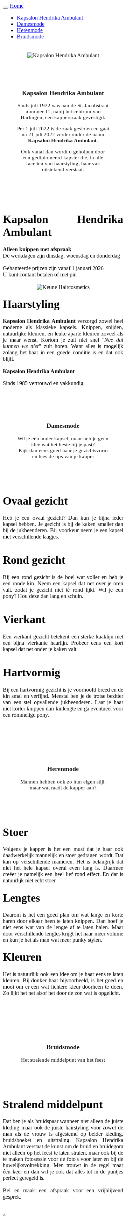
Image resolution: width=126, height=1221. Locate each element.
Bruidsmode (30, 36)
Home (16, 6)
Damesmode (30, 24)
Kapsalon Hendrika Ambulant (50, 18)
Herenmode (30, 30)
